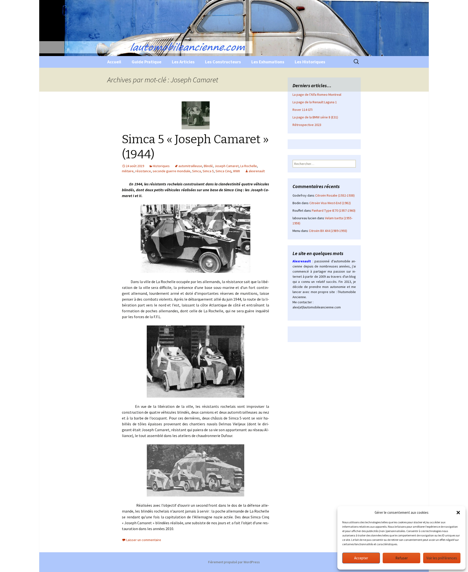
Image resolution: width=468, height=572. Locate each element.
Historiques (161, 166)
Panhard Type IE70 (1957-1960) (333, 210)
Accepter (361, 558)
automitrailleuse (190, 166)
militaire (128, 171)
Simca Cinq (223, 171)
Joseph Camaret (226, 166)
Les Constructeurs (223, 62)
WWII (236, 171)
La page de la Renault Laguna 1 (314, 102)
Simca (196, 171)
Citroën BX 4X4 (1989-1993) (328, 231)
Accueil (114, 62)
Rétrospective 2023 (306, 125)
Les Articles (183, 62)
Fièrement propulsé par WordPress (234, 562)
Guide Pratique (146, 62)
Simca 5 (208, 171)
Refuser (401, 558)
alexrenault (257, 171)
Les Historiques (310, 62)
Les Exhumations (267, 62)
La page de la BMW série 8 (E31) (315, 117)
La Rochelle (248, 166)
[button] (458, 512)
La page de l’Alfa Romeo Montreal (316, 94)
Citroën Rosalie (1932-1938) (335, 195)
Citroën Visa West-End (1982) (330, 203)
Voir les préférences (441, 558)
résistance (143, 171)
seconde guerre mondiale (171, 171)
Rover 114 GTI (302, 109)
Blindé (208, 166)
